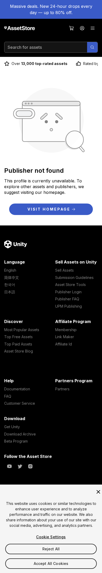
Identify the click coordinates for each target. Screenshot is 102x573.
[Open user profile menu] (82, 28)
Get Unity (12, 427)
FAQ (7, 396)
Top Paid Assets (18, 344)
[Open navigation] (92, 28)
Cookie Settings (51, 537)
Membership (66, 329)
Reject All (51, 549)
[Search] (92, 47)
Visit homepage (48, 209)
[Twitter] (20, 466)
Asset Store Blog (18, 351)
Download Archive (20, 434)
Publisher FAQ (67, 299)
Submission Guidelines (74, 277)
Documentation (17, 389)
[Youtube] (9, 466)
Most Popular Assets (21, 329)
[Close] (98, 492)
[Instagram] (30, 466)
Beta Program (16, 441)
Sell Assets (64, 270)
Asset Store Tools (70, 284)
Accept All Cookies (51, 563)
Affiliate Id (63, 344)
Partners (62, 389)
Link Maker (64, 337)
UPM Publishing (68, 306)
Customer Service (19, 403)
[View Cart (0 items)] (71, 28)
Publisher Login (68, 292)
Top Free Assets (18, 337)
